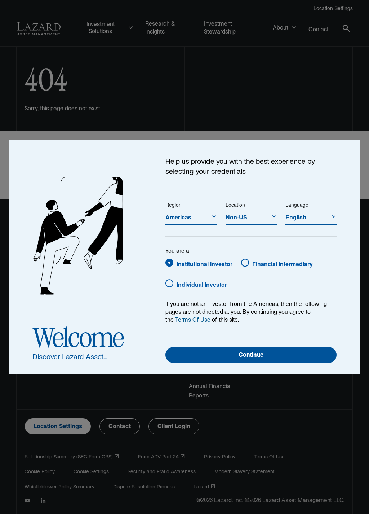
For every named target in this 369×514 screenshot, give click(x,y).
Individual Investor (202, 284)
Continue (251, 355)
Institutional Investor (204, 264)
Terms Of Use (192, 320)
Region (173, 204)
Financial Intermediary (282, 264)
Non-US (236, 217)
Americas (178, 217)
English (295, 217)
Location (235, 204)
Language (296, 204)
